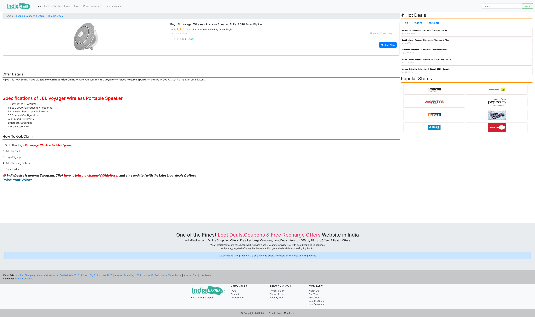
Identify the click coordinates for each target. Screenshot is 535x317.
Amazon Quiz (190, 275)
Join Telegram (113, 6)
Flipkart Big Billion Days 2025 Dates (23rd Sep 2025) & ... (425, 30)
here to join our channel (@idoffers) (91, 175)
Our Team (314, 294)
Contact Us (236, 294)
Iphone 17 (148, 275)
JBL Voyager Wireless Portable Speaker (49, 145)
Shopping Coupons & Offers (29, 15)
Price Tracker (316, 297)
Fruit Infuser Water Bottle (168, 275)
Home (39, 6)
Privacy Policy (277, 290)
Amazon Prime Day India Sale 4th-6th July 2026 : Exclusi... (426, 69)
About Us (314, 290)
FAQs (233, 290)
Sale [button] (76, 6)
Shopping (30, 275)
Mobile (19, 275)
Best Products (316, 300)
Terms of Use (277, 294)
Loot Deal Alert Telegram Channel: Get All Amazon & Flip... (425, 40)
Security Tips (276, 297)
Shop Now (389, 45)
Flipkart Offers (55, 15)
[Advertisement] (201, 63)
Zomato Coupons (24, 278)
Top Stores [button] (64, 6)
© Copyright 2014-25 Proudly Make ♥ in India (267, 313)
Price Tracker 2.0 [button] (92, 6)
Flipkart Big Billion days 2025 (96, 275)
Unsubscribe (237, 297)
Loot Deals (50, 6)
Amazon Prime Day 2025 (127, 275)
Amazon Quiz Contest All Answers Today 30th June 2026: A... (427, 59)
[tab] (405, 23)
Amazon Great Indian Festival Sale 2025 (58, 275)
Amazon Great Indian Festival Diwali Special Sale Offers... (425, 50)
